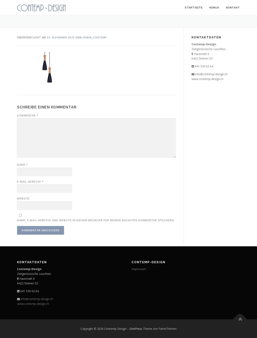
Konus (214, 7)
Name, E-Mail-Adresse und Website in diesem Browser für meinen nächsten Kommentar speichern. (96, 220)
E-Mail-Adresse (30, 181)
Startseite (194, 7)
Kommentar (27, 115)
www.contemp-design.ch (207, 79)
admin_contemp (95, 37)
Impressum (139, 269)
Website (23, 198)
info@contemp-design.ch (211, 74)
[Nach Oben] (240, 319)
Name (22, 164)
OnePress (136, 329)
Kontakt (233, 7)
